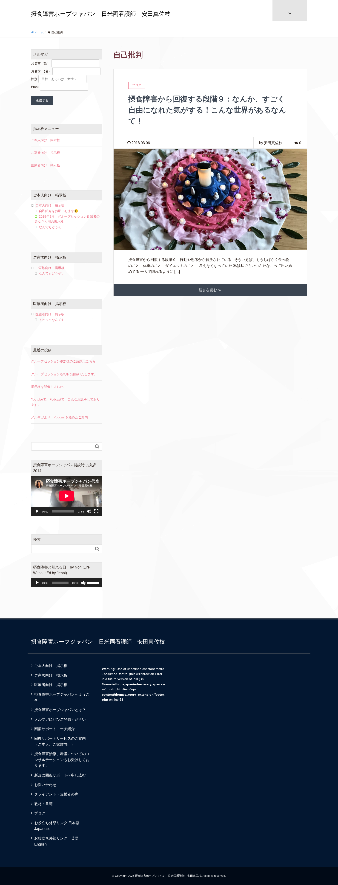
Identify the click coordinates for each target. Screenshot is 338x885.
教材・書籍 (43, 804)
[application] (66, 496)
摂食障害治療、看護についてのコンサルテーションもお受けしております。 (61, 759)
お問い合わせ (45, 785)
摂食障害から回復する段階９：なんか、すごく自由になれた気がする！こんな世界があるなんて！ (207, 110)
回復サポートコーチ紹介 (54, 729)
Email (35, 87)
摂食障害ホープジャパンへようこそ (61, 697)
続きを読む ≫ (210, 290)
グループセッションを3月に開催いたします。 (64, 374)
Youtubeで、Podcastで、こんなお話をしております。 (65, 402)
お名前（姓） (40, 63)
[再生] (37, 511)
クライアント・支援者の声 (56, 794)
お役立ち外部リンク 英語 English (58, 841)
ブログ (39, 813)
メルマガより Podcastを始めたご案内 (59, 417)
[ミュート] (89, 511)
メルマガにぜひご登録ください (60, 719)
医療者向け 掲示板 (45, 165)
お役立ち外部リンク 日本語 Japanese (58, 826)
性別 (34, 79)
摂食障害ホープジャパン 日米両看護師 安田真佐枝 (100, 14)
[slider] (93, 582)
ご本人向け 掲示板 (45, 140)
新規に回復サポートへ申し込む (60, 775)
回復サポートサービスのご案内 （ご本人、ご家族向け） (63, 741)
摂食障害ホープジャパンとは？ (60, 710)
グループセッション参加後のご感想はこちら (63, 361)
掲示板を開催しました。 (48, 387)
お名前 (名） (41, 71)
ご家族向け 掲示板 (45, 152)
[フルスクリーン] (96, 511)
